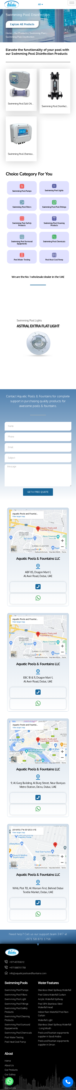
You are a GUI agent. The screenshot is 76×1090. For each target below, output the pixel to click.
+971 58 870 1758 (38, 939)
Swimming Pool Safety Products (21, 224)
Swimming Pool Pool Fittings (54, 207)
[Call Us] (68, 1081)
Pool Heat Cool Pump (54, 260)
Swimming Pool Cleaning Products (54, 224)
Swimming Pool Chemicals (54, 241)
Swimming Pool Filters (22, 207)
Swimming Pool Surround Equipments (21, 242)
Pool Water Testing (22, 260)
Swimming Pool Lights (54, 190)
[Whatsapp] (9, 1081)
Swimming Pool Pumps (21, 191)
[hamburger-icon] (72, 2)
